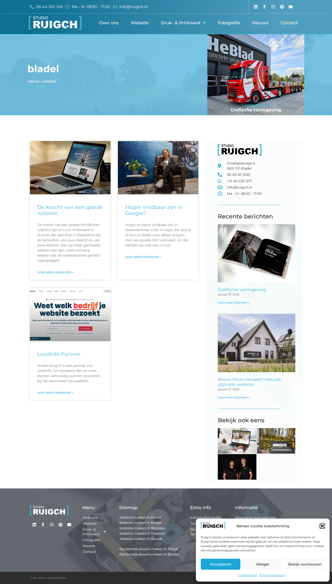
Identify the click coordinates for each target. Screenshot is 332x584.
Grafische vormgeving (256, 110)
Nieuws (260, 23)
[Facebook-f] (264, 6)
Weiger (262, 564)
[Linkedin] (255, 6)
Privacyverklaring (272, 575)
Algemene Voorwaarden (255, 517)
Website (140, 23)
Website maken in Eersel (140, 517)
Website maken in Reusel (140, 539)
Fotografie (229, 23)
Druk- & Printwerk (181, 23)
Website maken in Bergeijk (142, 528)
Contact (289, 23)
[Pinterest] (282, 6)
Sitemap (128, 507)
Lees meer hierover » (55, 272)
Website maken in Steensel (142, 533)
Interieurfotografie (206, 517)
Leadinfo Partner (59, 354)
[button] (322, 526)
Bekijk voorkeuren (305, 564)
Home (33, 81)
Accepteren (220, 564)
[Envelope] (291, 6)
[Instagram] (273, 6)
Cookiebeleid (247, 575)
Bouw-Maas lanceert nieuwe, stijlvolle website (250, 382)
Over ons (109, 23)
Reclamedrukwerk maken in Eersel (148, 549)
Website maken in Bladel (140, 523)
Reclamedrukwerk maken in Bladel (149, 554)
